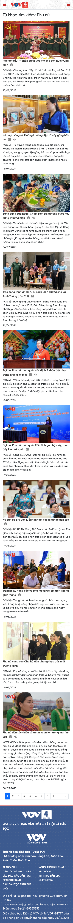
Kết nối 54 (45, 871)
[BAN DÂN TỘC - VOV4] (19, 4)
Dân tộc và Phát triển (17, 871)
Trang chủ (9, 867)
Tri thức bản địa (49, 876)
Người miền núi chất (51, 867)
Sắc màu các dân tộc (17, 876)
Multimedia (46, 880)
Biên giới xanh (12, 880)
